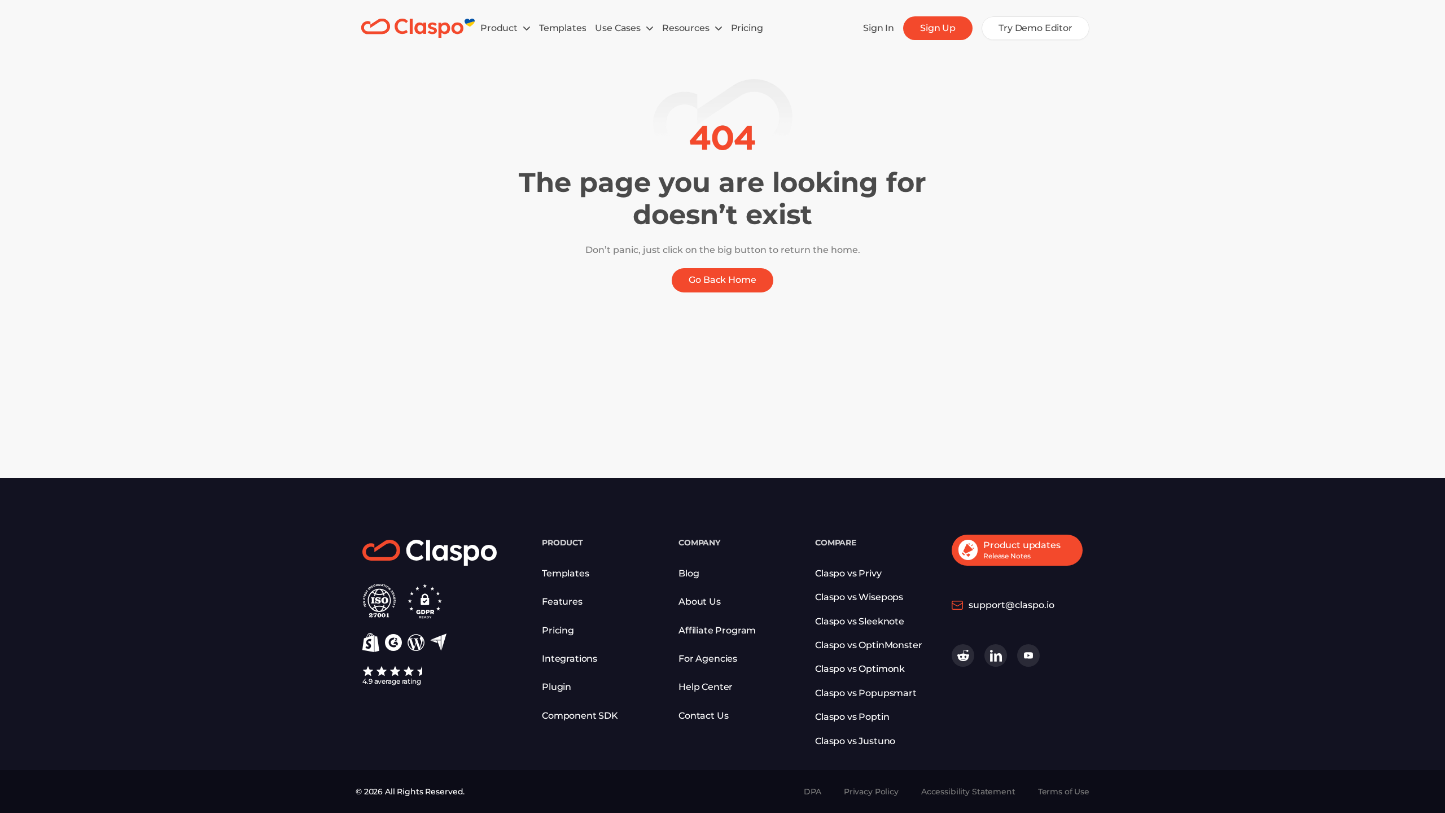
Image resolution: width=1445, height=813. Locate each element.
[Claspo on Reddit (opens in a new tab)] (963, 655)
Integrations (569, 658)
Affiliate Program (717, 630)
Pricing (558, 630)
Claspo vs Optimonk (860, 668)
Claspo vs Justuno (855, 741)
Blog (688, 573)
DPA (812, 791)
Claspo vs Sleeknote (859, 621)
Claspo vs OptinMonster (868, 645)
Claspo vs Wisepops (859, 597)
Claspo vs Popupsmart (866, 693)
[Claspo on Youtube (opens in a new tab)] (1028, 655)
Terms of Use (1063, 791)
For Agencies (707, 658)
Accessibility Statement (968, 791)
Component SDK (580, 715)
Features (562, 601)
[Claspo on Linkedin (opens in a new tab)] (995, 655)
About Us (699, 601)
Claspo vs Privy (848, 573)
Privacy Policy (871, 791)
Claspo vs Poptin (852, 716)
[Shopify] (370, 642)
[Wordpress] (416, 642)
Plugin (556, 686)
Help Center (705, 686)
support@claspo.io (1011, 605)
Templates (565, 573)
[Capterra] (438, 642)
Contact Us (703, 715)
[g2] (393, 642)
